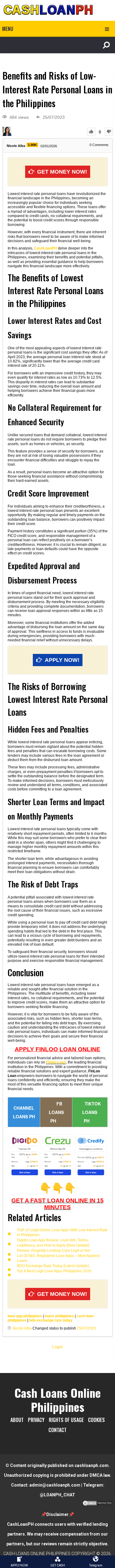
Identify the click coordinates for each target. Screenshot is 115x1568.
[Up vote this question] (91, 132)
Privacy (36, 1420)
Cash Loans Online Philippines (57, 1399)
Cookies (96, 1420)
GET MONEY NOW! (62, 172)
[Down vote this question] (109, 132)
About (17, 1420)
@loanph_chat (57, 1494)
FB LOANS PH (56, 1112)
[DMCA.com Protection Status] (97, 1504)
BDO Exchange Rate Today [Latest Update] (53, 1266)
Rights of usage (66, 1420)
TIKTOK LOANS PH (91, 1112)
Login (57, 1346)
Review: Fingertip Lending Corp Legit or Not (53, 1250)
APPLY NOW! (62, 660)
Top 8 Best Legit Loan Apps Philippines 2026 (54, 1271)
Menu (7, 28)
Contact (57, 1430)
